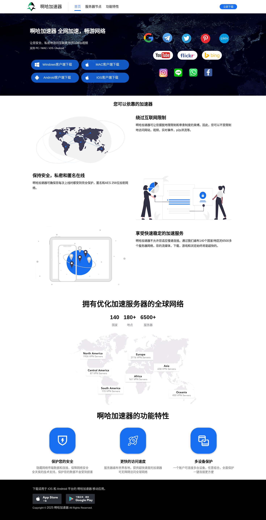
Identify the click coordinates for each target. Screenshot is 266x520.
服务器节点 (93, 6)
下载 (35, 488)
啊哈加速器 (61, 507)
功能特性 (112, 6)
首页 (77, 6)
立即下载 (228, 6)
